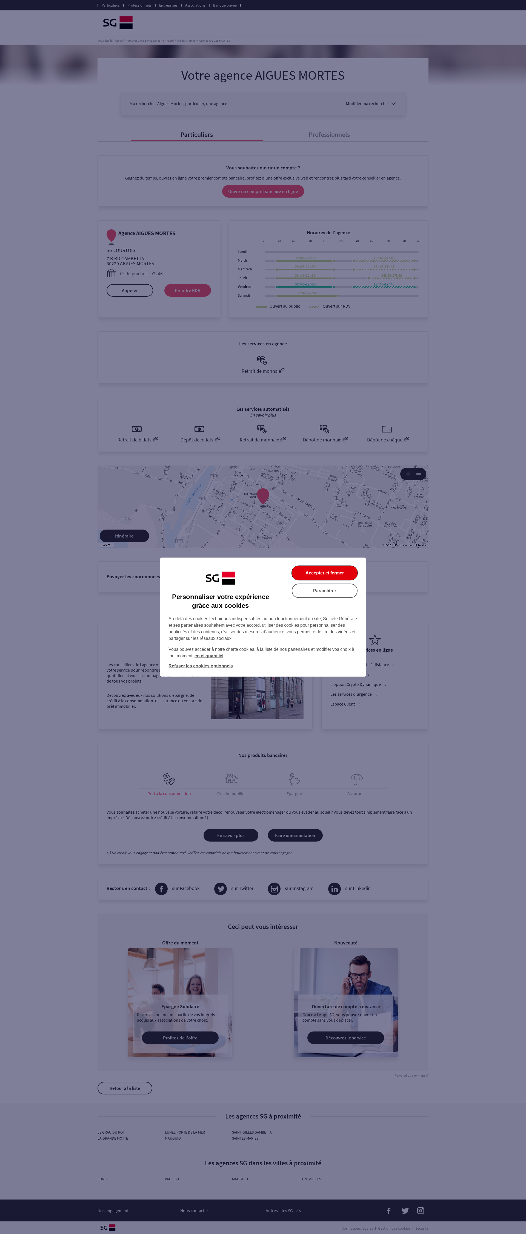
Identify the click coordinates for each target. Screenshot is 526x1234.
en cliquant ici (209, 655)
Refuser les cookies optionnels (200, 665)
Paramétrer (324, 590)
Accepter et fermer (324, 572)
